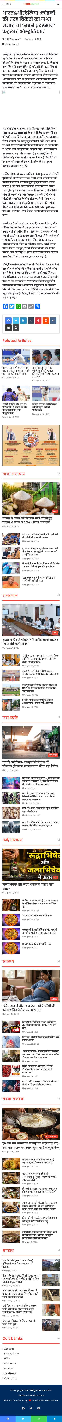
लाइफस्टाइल (10, 1363)
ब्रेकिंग (7, 1358)
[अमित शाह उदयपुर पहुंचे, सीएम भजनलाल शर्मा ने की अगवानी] (11, 705)
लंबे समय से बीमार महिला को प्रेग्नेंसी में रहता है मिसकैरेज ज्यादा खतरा (28, 1008)
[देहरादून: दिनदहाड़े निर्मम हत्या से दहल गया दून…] (51, 1325)
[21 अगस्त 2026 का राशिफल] (11, 948)
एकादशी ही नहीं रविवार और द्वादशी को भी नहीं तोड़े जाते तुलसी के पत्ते (39, 931)
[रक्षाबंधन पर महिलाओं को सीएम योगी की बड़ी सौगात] (11, 582)
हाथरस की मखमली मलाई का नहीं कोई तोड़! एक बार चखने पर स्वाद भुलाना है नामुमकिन (30, 1145)
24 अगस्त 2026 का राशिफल (37, 915)
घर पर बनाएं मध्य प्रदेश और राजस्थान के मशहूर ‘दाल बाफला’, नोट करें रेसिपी (39, 1177)
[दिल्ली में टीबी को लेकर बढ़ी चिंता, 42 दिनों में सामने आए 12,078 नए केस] (11, 1027)
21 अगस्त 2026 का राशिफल (36, 943)
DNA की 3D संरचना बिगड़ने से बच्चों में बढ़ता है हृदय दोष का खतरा (40, 1083)
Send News (10, 1373)
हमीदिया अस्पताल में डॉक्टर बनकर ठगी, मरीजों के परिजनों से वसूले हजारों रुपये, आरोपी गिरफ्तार (20, 1309)
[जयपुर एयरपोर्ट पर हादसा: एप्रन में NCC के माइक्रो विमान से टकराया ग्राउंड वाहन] (11, 690)
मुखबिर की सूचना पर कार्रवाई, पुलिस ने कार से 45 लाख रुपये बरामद (17, 1263)
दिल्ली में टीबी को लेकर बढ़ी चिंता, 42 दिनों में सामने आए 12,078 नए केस (39, 1025)
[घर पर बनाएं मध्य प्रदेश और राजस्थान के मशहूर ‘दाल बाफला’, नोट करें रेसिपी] (11, 1178)
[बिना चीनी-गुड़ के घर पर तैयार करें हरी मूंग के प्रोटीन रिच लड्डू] (11, 1222)
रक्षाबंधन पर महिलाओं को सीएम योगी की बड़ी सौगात (38, 579)
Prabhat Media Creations (45, 1400)
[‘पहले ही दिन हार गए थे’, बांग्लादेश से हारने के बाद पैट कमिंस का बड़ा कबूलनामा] (16, 393)
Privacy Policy (11, 1353)
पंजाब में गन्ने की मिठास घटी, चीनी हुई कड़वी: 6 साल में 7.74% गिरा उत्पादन (27, 520)
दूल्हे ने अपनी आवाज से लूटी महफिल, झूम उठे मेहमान (41, 810)
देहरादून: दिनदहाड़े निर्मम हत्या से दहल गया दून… (19, 1322)
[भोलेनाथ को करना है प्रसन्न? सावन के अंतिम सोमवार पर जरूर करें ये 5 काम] (11, 905)
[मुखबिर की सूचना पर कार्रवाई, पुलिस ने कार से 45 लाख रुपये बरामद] (51, 1265)
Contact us (10, 1378)
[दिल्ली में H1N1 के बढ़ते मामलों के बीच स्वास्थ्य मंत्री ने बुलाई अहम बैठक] (11, 568)
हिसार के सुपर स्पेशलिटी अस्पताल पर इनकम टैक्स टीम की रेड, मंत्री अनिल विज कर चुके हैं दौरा (21, 1279)
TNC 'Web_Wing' (13, 39)
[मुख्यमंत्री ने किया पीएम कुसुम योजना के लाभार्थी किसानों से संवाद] (11, 675)
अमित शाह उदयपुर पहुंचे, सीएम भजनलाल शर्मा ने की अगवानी (37, 701)
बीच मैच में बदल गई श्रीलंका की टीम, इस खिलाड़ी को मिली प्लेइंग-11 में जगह (45, 372)
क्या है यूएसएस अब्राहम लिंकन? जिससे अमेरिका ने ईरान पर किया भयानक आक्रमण (39, 796)
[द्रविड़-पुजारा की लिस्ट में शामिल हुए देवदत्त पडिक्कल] (46, 393)
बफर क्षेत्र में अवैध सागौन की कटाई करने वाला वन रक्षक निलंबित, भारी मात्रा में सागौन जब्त (20, 1293)
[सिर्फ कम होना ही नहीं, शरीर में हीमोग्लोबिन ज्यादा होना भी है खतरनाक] (11, 1071)
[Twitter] (16, 320)
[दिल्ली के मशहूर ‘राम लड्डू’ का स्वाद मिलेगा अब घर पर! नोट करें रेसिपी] (11, 1193)
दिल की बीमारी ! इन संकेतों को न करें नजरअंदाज (40, 1038)
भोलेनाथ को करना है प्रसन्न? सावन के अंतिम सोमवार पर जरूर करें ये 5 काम (40, 903)
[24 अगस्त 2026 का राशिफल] (11, 920)
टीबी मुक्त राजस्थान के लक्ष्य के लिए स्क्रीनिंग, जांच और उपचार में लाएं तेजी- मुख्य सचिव (40, 659)
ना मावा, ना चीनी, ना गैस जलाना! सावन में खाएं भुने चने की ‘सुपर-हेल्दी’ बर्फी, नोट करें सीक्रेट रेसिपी (39, 1206)
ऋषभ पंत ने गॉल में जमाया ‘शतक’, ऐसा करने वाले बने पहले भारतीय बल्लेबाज (16, 370)
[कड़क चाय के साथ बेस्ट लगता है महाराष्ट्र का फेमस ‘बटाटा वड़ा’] (11, 1164)
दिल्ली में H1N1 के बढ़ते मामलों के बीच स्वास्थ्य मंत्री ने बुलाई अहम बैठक (41, 565)
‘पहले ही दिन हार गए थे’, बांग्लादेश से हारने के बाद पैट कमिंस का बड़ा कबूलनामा (14, 408)
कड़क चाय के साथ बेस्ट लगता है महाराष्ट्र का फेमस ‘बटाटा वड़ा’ (38, 1161)
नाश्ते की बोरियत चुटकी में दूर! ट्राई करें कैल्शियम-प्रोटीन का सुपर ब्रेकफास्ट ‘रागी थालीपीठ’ (39, 1235)
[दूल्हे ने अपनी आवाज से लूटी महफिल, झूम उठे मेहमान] (11, 813)
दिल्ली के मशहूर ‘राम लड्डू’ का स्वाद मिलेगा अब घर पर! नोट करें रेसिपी (39, 1190)
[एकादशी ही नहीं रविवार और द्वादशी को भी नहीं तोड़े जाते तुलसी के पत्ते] (11, 934)
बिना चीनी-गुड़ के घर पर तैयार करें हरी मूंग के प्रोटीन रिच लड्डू (39, 1219)
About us (9, 1348)
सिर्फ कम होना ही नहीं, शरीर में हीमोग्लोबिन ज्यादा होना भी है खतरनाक (37, 1069)
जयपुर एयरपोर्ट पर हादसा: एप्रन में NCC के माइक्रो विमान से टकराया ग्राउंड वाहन (39, 688)
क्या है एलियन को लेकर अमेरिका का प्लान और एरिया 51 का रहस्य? (40, 824)
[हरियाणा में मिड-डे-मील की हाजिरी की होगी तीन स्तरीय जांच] (11, 539)
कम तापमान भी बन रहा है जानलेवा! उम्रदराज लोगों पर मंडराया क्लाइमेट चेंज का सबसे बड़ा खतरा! (40, 1054)
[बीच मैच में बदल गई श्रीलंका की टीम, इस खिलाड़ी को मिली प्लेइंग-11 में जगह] (46, 357)
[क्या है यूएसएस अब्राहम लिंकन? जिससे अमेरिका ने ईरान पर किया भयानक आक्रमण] (11, 798)
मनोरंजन (8, 1368)
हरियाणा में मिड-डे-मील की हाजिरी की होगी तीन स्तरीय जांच (40, 536)
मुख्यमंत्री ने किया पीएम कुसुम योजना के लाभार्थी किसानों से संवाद (40, 672)
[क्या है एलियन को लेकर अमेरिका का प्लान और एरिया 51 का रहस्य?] (11, 827)
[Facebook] (8, 320)
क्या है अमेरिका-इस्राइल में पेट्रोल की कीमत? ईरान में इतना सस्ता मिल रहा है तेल (30, 764)
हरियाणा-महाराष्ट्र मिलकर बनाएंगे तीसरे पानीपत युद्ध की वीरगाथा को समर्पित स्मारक (40, 551)
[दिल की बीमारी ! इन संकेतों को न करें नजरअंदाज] (11, 1042)
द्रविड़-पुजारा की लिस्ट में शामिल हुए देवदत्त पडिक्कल (44, 407)
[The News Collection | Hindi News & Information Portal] (31, 4)
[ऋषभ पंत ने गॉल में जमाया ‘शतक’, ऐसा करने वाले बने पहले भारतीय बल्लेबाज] (16, 357)
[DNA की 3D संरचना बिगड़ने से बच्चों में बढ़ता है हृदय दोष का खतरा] (11, 1086)
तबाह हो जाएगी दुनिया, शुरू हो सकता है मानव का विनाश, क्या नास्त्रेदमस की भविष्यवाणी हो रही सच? (41, 781)
